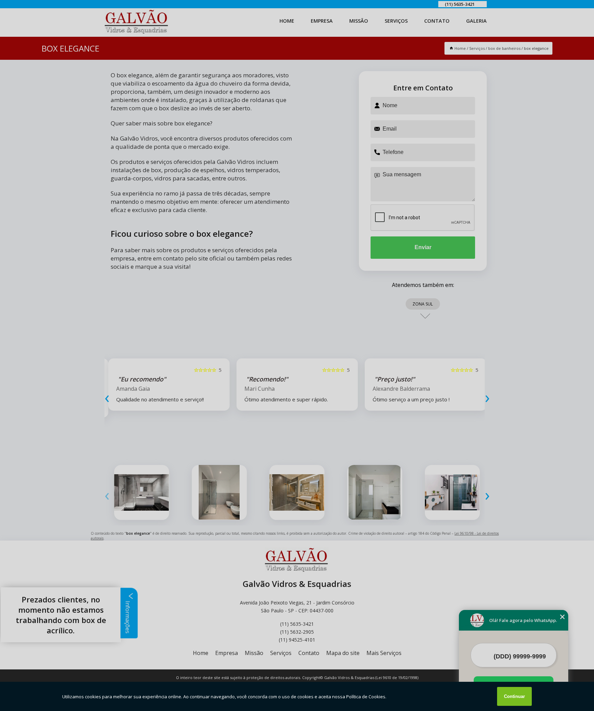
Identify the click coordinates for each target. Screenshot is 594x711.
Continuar (514, 696)
